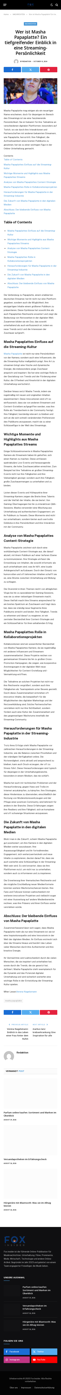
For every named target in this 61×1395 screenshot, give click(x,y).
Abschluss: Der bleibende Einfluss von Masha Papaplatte (27, 211)
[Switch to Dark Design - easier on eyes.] (52, 5)
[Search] (56, 4)
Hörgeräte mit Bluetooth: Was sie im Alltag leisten (39, 1323)
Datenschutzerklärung (44, 1388)
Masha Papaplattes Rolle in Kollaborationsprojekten (30, 187)
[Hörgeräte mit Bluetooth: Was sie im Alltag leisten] (30, 1184)
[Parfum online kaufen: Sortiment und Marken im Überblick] (30, 1093)
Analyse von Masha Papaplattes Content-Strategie (30, 182)
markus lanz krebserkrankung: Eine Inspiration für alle (44, 1032)
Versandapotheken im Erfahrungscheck (25, 1159)
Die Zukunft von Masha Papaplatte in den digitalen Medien (29, 203)
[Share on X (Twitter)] (30, 69)
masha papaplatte (13, 1001)
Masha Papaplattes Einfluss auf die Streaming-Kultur (28, 166)
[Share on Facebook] (12, 69)
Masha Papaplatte (13, 353)
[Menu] (5, 5)
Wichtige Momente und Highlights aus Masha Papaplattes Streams (27, 175)
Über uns (14, 1388)
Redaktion (26, 61)
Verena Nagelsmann (26, 991)
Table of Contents (13, 159)
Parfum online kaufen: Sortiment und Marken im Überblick (36, 1290)
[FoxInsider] (30, 5)
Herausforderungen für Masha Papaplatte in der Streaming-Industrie (28, 194)
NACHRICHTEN (30, 24)
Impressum (26, 1388)
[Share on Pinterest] (48, 69)
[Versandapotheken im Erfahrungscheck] (30, 1140)
